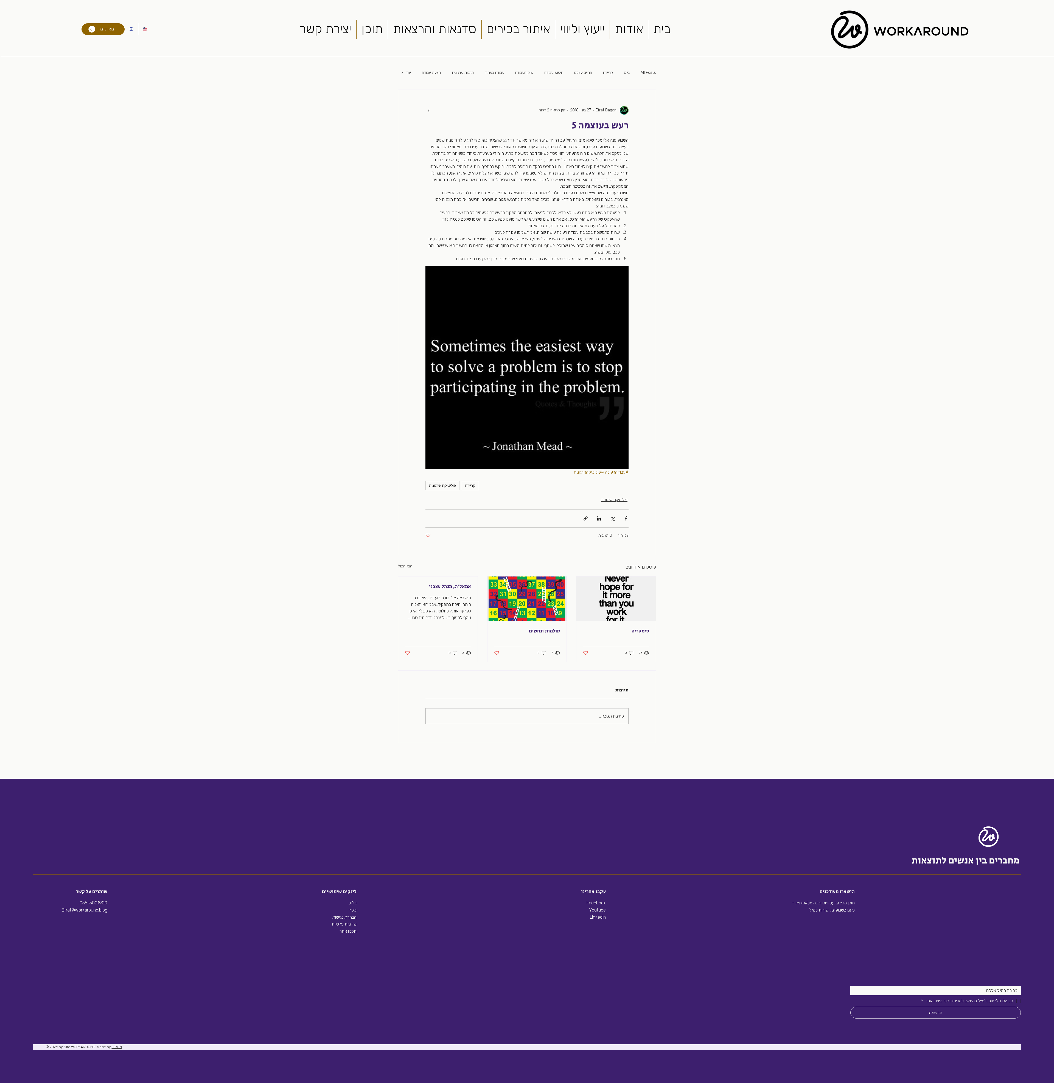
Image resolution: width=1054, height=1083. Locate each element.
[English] (145, 29)
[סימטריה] (616, 598)
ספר (353, 910)
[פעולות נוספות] (428, 110)
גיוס (627, 72)
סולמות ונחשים (544, 631)
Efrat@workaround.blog (84, 910)
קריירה (608, 72)
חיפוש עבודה (553, 72)
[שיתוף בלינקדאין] (599, 518)
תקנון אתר (348, 931)
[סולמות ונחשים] (527, 598)
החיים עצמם (583, 72)
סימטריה (640, 631)
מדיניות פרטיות (344, 924)
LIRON (117, 1047)
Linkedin (597, 917)
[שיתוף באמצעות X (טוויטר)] (612, 518)
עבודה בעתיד (494, 72)
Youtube (597, 910)
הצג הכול (405, 566)
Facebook (596, 902)
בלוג (353, 902)
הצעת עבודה (431, 72)
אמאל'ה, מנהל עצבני (450, 586)
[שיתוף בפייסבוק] (626, 518)
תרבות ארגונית (463, 72)
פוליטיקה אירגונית (442, 485)
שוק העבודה (524, 72)
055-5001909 (93, 902)
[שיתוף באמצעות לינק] (585, 518)
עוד (408, 72)
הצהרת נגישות (344, 917)
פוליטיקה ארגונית (614, 499)
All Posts (648, 72)
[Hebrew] (131, 29)
